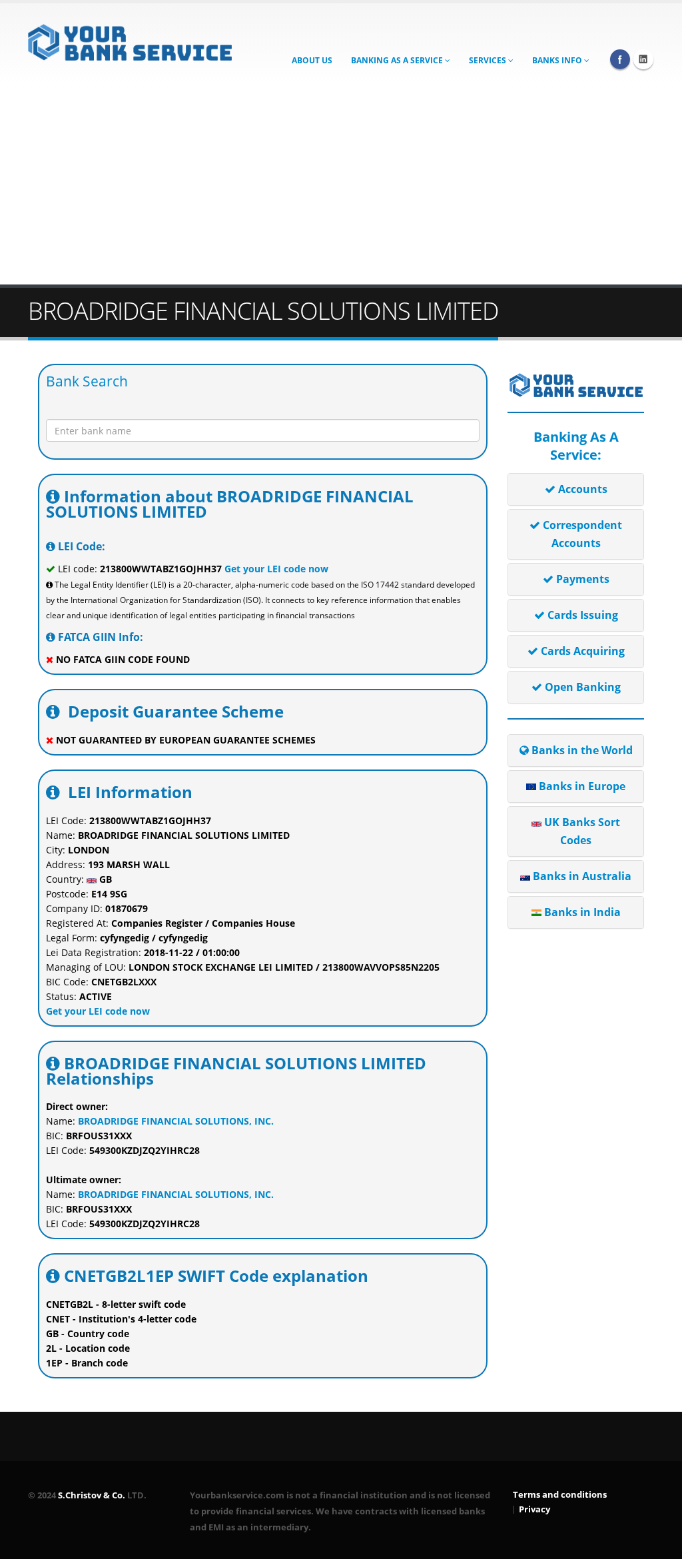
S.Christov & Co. (91, 1495)
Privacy (534, 1509)
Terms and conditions (560, 1494)
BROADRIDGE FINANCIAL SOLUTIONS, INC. (176, 1121)
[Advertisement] (341, 184)
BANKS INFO (558, 60)
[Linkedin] (643, 59)
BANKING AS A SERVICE (398, 60)
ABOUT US (312, 60)
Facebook (620, 59)
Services (488, 60)
